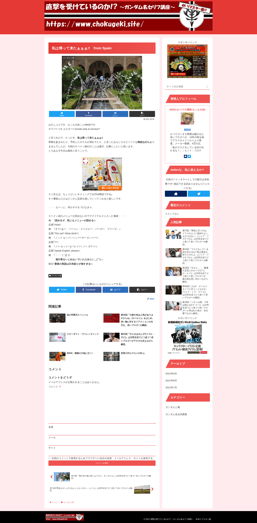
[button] (207, 86)
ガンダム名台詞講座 (176, 414)
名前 (50, 427)
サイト (52, 447)
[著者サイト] (185, 156)
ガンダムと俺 (56, 276)
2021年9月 (171, 373)
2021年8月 (171, 380)
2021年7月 (171, 387)
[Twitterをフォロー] (189, 156)
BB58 (187, 129)
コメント (54, 386)
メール (52, 437)
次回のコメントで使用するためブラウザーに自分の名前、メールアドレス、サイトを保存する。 (103, 458)
